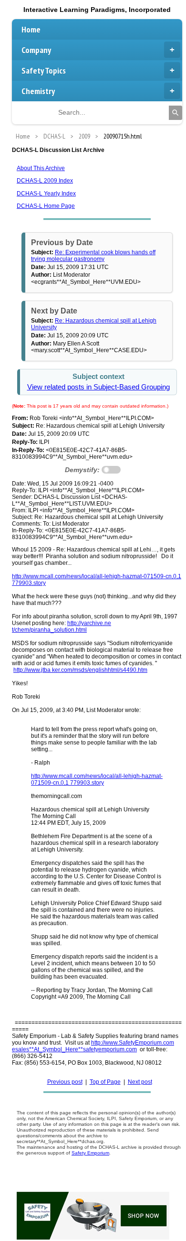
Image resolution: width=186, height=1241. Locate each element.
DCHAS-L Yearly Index (46, 193)
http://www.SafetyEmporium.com (132, 1042)
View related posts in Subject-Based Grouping (98, 387)
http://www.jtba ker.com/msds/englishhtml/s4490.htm (80, 670)
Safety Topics (43, 70)
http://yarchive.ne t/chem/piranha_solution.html (61, 626)
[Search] (175, 113)
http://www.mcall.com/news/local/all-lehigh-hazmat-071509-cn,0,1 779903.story (97, 779)
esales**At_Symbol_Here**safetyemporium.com (74, 1049)
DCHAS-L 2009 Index (45, 180)
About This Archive (41, 168)
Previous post (65, 1082)
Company (36, 49)
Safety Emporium (90, 1152)
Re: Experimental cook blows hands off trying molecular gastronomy (93, 255)
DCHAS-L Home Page (46, 206)
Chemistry (38, 91)
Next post (140, 1082)
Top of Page (105, 1082)
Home (31, 29)
